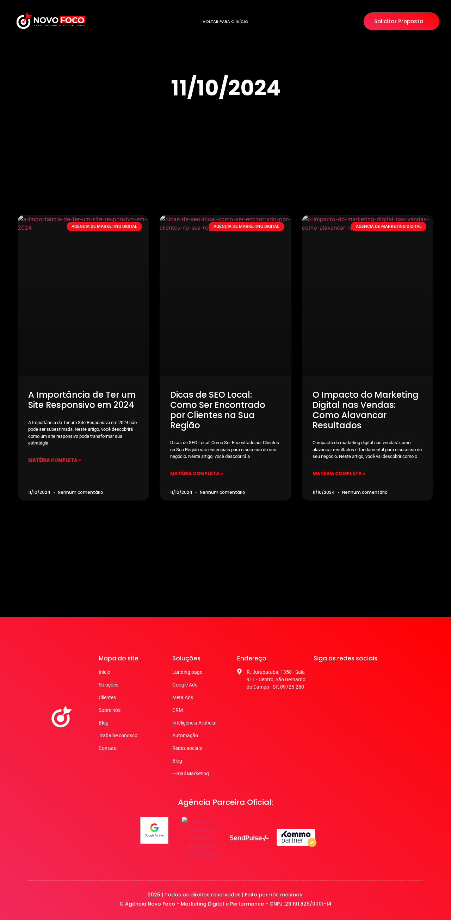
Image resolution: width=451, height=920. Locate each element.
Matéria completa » (54, 460)
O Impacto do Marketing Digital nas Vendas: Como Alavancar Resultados (366, 410)
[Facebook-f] (320, 675)
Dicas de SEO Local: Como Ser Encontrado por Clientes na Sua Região (217, 410)
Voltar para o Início (225, 21)
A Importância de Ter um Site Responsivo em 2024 (82, 400)
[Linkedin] (370, 675)
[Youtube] (353, 675)
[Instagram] (336, 675)
